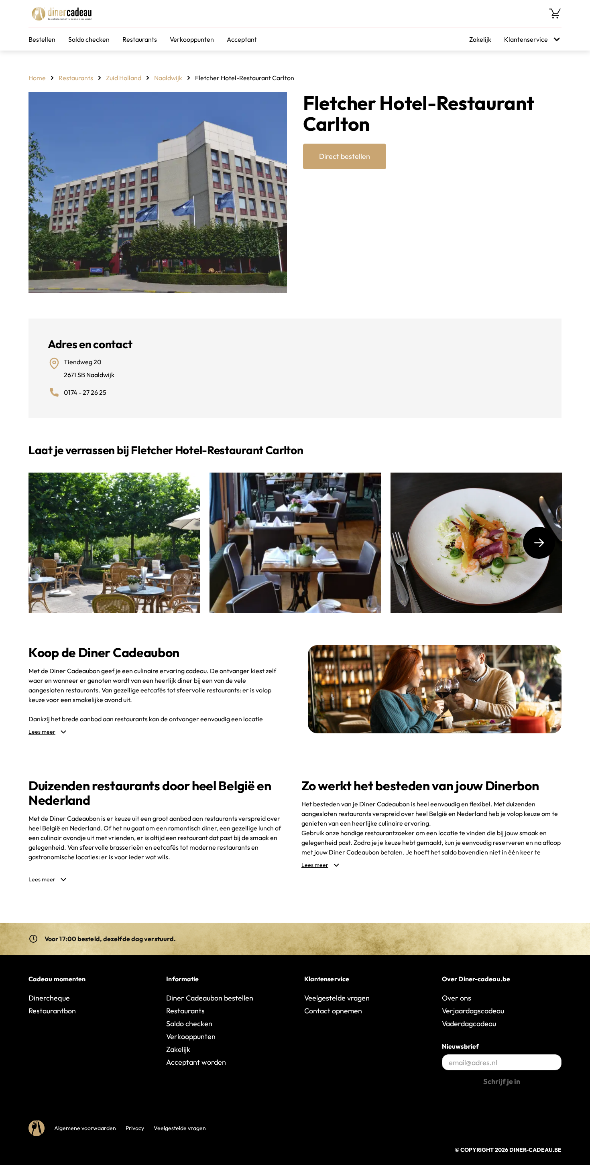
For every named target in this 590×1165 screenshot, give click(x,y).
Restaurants (139, 39)
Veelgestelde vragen (337, 998)
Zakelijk (480, 39)
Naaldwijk (168, 78)
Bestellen (41, 39)
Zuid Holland (123, 78)
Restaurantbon (52, 1010)
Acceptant (242, 39)
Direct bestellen (344, 156)
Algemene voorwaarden (85, 1128)
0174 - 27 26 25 (85, 392)
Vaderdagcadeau (469, 1023)
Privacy (135, 1128)
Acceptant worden (196, 1062)
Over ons (456, 998)
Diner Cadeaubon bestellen (209, 998)
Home (37, 78)
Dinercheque (49, 998)
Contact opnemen (333, 1010)
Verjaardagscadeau (473, 1010)
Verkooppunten (192, 39)
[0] (555, 13)
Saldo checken (89, 39)
